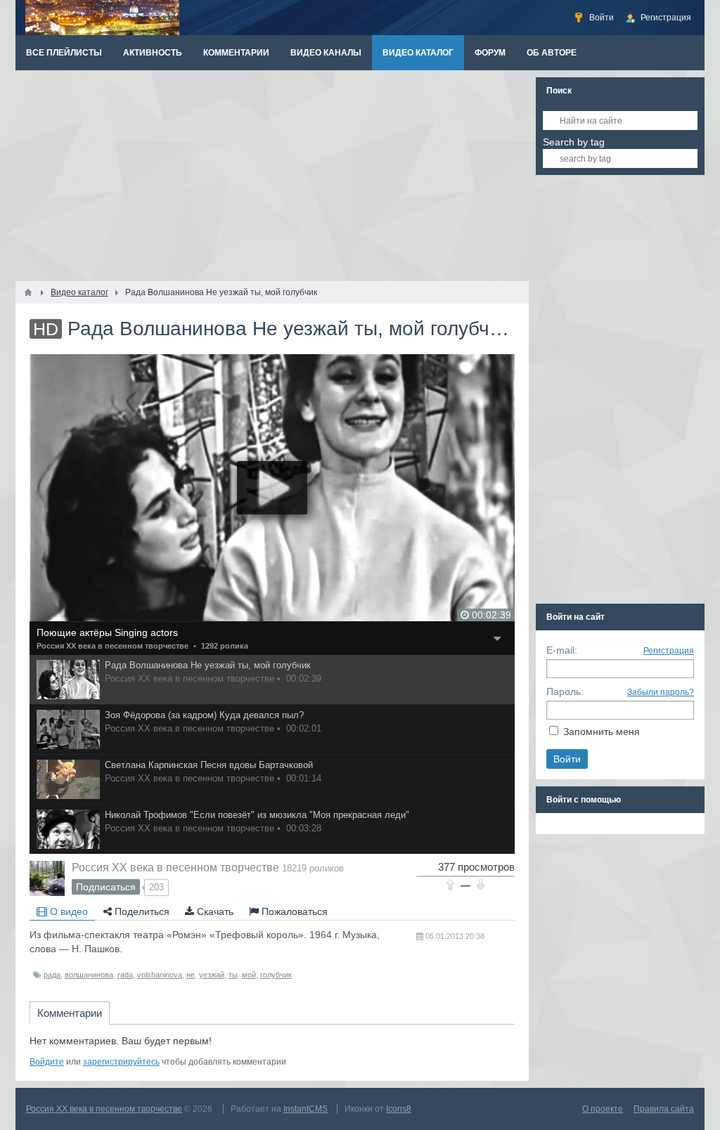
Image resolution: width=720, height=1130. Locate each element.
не (190, 974)
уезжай (211, 974)
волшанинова (89, 974)
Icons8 (398, 1109)
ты (233, 974)
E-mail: (561, 650)
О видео (67, 911)
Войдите (47, 1062)
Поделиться (140, 911)
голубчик (276, 974)
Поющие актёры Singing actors (107, 632)
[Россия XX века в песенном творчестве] (47, 878)
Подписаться (106, 886)
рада (52, 974)
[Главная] (28, 292)
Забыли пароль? (660, 692)
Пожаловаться (293, 911)
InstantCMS (305, 1109)
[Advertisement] (272, 175)
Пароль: (565, 691)
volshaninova (159, 974)
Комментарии (69, 1013)
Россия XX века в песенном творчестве (112, 646)
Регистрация (668, 651)
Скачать (213, 911)
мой (249, 974)
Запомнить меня (601, 731)
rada (125, 974)
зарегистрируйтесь (121, 1062)
